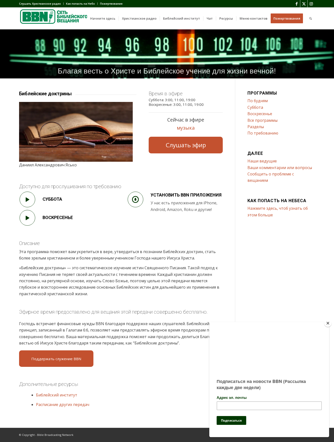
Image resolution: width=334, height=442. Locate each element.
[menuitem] (41, 3)
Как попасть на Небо (80, 3)
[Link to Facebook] (296, 3)
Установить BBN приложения (186, 194)
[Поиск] (310, 18)
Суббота (52, 199)
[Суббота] (27, 199)
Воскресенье (58, 217)
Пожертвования (111, 3)
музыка (186, 127)
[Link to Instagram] (311, 3)
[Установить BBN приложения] (135, 199)
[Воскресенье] (27, 218)
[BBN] (55, 18)
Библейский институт (56, 395)
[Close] (328, 323)
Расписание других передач (62, 404)
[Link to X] (303, 3)
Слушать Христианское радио (40, 3)
